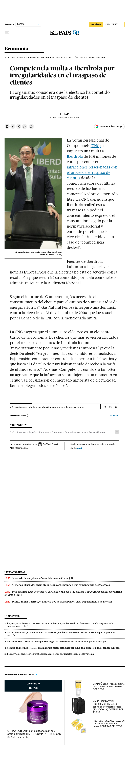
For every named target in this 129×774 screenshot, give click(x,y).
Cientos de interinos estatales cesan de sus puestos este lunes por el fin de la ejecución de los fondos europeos (63, 647)
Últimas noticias (15, 572)
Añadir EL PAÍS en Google (111, 126)
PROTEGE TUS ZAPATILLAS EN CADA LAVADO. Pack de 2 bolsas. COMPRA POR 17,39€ (108, 723)
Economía (16, 48)
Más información (18, 447)
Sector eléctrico (97, 432)
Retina (83, 58)
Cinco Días (73, 58)
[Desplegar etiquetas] (117, 432)
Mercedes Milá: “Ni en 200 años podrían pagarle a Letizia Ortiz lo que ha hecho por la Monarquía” (57, 641)
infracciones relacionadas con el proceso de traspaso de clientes (92, 172)
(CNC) (96, 145)
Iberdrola (75, 156)
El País (64, 114)
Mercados (10, 58)
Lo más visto (12, 616)
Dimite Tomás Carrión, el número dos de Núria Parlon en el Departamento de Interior (62, 601)
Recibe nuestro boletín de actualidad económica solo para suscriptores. (51, 407)
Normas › (114, 415)
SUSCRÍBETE (95, 24)
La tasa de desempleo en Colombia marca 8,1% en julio (43, 578)
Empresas (44, 432)
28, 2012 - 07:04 (68, 118)
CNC (12, 432)
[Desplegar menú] (7, 33)
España (32, 432)
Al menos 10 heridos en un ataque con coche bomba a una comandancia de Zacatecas (61, 585)
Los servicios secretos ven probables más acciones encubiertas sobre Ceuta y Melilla (50, 653)
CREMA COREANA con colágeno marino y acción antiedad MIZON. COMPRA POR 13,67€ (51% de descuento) (34, 733)
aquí (79, 447)
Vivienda (21, 58)
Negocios (60, 58)
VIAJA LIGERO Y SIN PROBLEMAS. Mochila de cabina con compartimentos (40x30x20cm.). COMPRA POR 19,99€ (108, 706)
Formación (33, 58)
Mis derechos (47, 58)
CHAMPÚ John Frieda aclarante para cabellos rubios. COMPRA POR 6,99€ (108, 686)
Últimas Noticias (97, 58)
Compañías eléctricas (75, 432)
